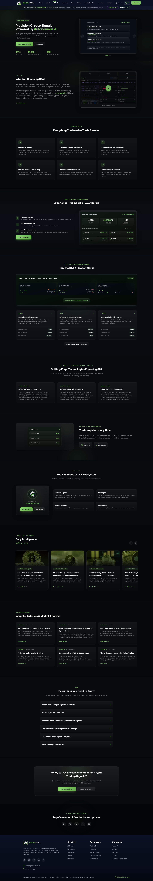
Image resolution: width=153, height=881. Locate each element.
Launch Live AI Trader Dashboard (76, 344)
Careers (114, 856)
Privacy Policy (64, 877)
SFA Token (70, 859)
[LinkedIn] (38, 860)
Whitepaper (39, 509)
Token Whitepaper (96, 856)
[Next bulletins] (135, 543)
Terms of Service (54, 877)
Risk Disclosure (74, 877)
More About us (20, 103)
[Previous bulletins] (131, 543)
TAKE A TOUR (112, 7)
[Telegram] (43, 860)
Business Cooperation (119, 859)
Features (65, 3)
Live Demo (39, 44)
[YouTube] (29, 860)
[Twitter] (24, 860)
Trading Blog (94, 846)
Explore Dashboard (23, 237)
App (72, 3)
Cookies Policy (90, 877)
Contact (109, 3)
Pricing (79, 3)
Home (41, 3)
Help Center (94, 859)
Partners (115, 852)
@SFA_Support (30, 869)
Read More (21, 641)
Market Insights (89, 3)
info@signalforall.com (32, 866)
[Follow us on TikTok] (83, 824)
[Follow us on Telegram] (64, 824)
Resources (101, 3)
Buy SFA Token (26, 509)
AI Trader (56, 2)
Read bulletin (21, 587)
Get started (136, 3)
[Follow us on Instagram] (89, 824)
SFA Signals (71, 849)
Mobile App (71, 852)
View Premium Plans (86, 789)
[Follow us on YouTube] (76, 824)
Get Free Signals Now (24, 44)
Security (82, 877)
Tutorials (93, 849)
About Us (115, 846)
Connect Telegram (140, 871)
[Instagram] (34, 860)
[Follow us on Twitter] (70, 824)
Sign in (127, 3)
